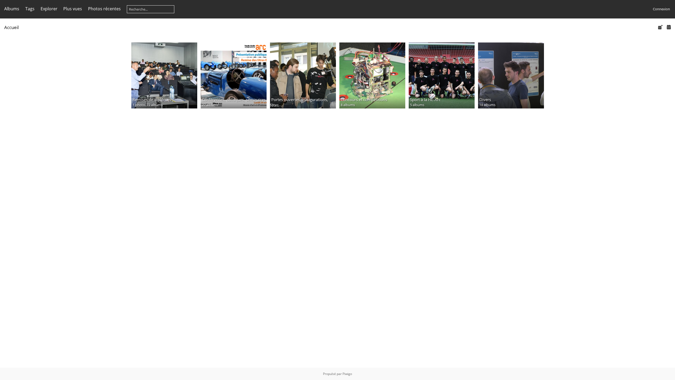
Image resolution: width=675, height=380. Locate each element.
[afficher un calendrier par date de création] (669, 27)
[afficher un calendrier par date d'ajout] (660, 27)
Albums (11, 9)
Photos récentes (104, 9)
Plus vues (72, 9)
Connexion (661, 9)
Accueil (11, 27)
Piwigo (347, 374)
